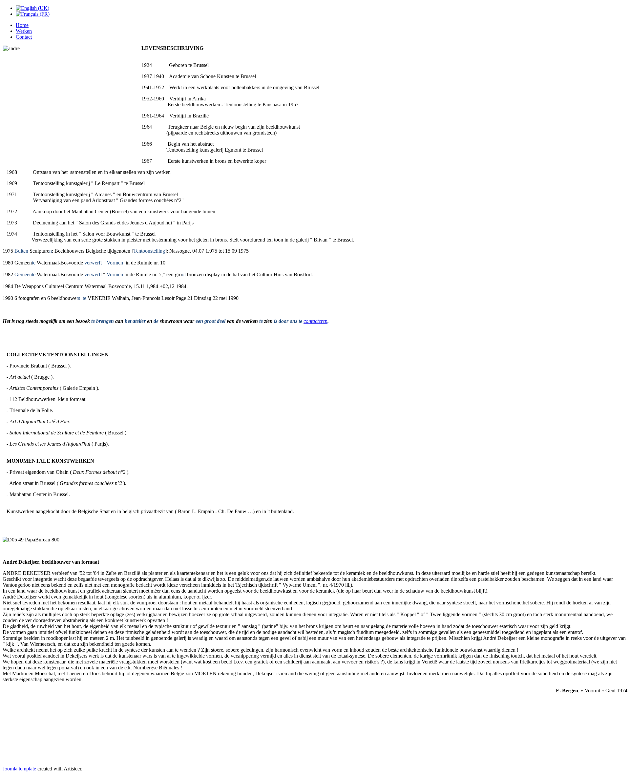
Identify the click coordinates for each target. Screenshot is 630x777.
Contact (24, 37)
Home (22, 25)
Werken (24, 31)
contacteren (315, 321)
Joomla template (19, 768)
